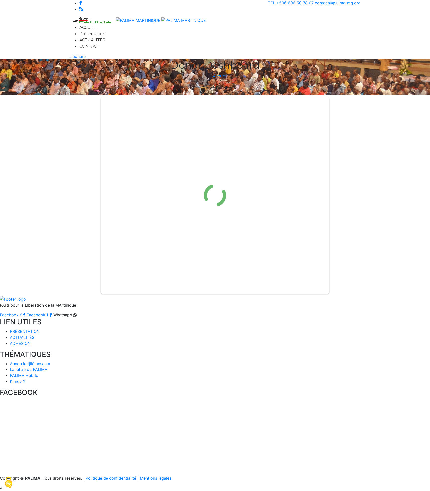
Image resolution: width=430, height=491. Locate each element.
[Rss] (81, 8)
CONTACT (89, 46)
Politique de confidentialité (111, 478)
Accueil (220, 76)
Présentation (92, 33)
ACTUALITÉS (92, 40)
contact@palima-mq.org (338, 2)
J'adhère (77, 56)
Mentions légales (155, 478)
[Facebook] (80, 2)
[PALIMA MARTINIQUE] (138, 19)
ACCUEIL (88, 27)
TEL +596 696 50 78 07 (291, 2)
